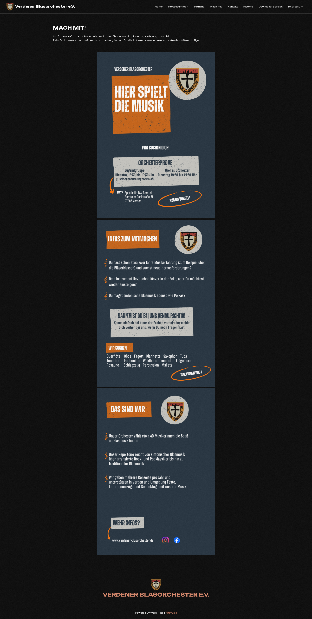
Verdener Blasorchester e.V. (45, 6)
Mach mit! (216, 6)
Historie (248, 6)
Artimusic (171, 612)
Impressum (295, 6)
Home (159, 6)
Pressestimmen (178, 6)
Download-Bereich (271, 6)
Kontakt (233, 6)
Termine (199, 6)
